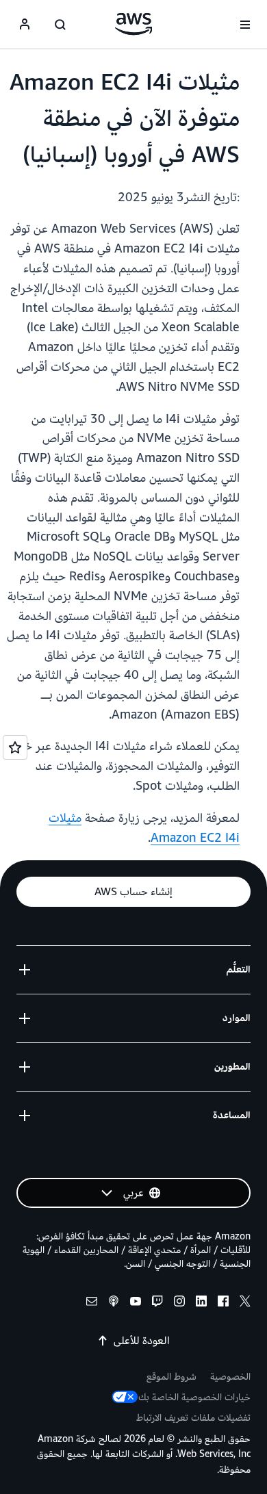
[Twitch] (157, 1303)
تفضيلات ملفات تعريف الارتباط (193, 1418)
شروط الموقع (171, 1376)
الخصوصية (230, 1376)
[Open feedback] (15, 747)
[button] (133, 892)
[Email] (91, 1303)
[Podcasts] (113, 1303)
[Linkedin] (201, 1303)
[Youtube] (135, 1303)
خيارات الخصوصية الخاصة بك (194, 1397)
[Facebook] (223, 1303)
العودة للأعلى (142, 1341)
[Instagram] (179, 1303)
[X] (245, 1303)
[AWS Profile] (24, 24)
